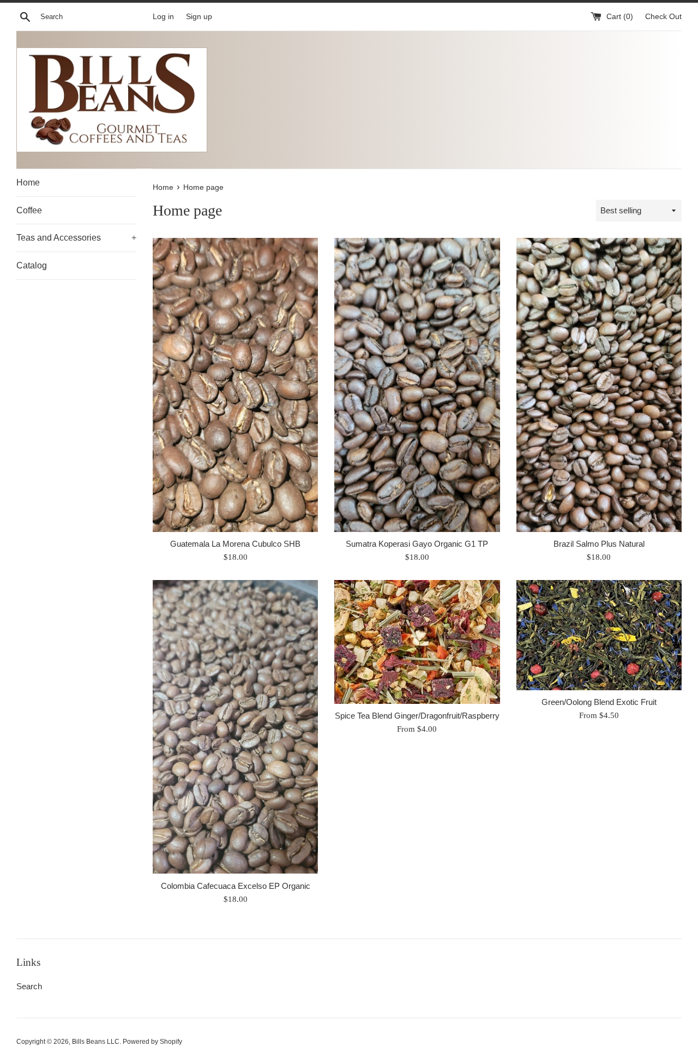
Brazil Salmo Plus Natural (599, 543)
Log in (163, 17)
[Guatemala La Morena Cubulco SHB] (235, 385)
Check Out (663, 17)
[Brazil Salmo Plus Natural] (599, 385)
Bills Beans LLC (95, 1041)
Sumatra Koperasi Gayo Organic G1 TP (417, 543)
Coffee (29, 210)
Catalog (31, 265)
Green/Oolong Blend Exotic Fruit (599, 702)
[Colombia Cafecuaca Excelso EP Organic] (235, 727)
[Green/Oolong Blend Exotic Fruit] (599, 635)
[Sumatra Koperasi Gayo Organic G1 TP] (417, 385)
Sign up (199, 17)
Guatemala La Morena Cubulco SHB (235, 543)
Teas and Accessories (76, 237)
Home (28, 182)
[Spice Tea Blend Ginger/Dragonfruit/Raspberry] (417, 642)
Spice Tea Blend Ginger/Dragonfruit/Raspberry (417, 715)
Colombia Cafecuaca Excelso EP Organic (235, 885)
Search (29, 986)
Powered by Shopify (152, 1041)
